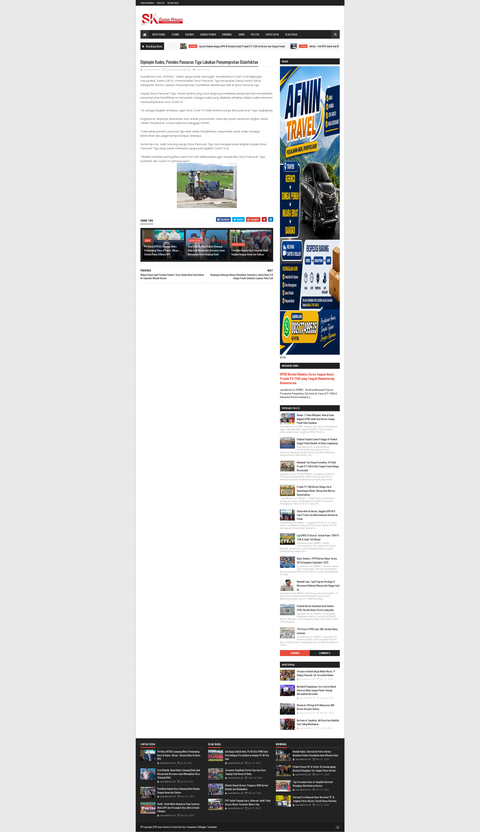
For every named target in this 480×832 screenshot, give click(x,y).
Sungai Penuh (208, 34)
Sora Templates (189, 826)
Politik (255, 34)
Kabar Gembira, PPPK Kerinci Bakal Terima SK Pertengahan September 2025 (317, 560)
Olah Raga (291, 34)
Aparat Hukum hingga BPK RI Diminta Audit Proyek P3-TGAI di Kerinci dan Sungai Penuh (208, 46)
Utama (175, 34)
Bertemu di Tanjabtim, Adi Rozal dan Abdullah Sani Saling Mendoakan (318, 722)
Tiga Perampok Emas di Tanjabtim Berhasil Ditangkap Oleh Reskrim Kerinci (313, 783)
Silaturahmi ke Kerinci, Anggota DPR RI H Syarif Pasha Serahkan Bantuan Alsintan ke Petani (317, 515)
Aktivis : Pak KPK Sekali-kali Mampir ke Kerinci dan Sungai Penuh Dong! (310, 46)
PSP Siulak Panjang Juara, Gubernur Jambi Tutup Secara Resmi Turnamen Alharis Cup (248, 802)
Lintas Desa (272, 34)
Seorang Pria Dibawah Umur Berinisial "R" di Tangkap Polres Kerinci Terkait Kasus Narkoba (314, 799)
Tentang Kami (173, 3)
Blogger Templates (208, 826)
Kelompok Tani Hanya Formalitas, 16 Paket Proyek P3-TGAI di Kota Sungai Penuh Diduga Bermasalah (318, 466)
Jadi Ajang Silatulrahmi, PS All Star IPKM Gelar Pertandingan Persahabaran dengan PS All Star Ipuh (247, 755)
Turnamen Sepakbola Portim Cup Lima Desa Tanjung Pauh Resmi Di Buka (245, 772)
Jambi (241, 34)
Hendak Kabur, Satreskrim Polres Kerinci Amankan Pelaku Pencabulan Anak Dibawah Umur (316, 753)
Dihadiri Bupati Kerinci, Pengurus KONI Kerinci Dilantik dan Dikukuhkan (246, 787)
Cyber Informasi (147, 3)
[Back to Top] (338, 827)
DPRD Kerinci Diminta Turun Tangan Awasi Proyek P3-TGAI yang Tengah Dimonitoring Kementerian (307, 378)
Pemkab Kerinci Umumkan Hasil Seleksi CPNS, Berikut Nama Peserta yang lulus (315, 608)
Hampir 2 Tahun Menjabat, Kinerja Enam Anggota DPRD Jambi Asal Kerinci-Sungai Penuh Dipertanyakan (316, 419)
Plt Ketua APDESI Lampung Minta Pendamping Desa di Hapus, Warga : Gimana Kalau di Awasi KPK (161, 250)
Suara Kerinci (164, 826)
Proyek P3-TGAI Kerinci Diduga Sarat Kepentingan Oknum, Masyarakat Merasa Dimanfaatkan (316, 490)
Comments (324, 653)
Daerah (189, 34)
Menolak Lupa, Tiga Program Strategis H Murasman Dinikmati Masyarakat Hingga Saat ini (318, 585)
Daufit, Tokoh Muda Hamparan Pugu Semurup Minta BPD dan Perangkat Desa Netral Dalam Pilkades (178, 807)
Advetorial (159, 34)
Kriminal (227, 34)
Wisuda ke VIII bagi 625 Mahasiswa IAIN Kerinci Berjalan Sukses (315, 707)
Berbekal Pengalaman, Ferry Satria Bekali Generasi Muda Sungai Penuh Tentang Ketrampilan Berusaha (316, 690)
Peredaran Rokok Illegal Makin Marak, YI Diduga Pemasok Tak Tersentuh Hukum (316, 673)
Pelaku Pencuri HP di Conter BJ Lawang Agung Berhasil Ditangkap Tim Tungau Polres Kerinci (314, 768)
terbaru (295, 653)
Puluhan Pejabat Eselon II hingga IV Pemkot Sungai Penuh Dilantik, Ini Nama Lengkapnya (317, 441)
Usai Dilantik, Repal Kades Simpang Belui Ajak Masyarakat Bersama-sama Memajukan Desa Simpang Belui (206, 250)
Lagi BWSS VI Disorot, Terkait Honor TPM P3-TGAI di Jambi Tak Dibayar (318, 537)
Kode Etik (160, 3)
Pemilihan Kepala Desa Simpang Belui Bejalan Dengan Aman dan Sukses (249, 252)
